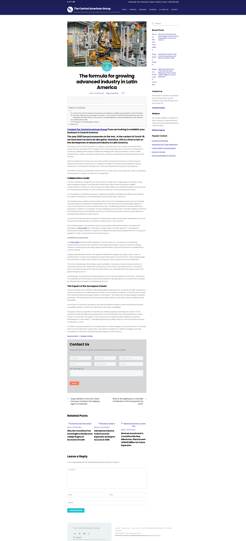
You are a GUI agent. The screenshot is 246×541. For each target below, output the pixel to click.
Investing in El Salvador (160, 141)
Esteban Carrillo (87, 336)
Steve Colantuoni (96, 93)
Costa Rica (114, 93)
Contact (174, 9)
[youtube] (84, 533)
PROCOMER (82, 228)
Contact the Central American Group (87, 129)
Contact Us (73, 124)
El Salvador (104, 427)
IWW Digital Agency (153, 535)
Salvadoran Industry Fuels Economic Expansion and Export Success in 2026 (167, 56)
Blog (138, 2)
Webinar (158, 2)
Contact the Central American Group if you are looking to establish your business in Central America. (108, 113)
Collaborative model (80, 120)
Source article (72, 336)
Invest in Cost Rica (158, 152)
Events (164, 2)
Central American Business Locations (156, 528)
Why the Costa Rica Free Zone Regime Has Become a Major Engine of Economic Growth (168, 37)
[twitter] (75, 533)
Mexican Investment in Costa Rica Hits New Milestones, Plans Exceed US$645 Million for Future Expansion (133, 439)
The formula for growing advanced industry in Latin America (106, 82)
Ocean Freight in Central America (164, 148)
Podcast (152, 2)
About (117, 528)
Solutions (133, 9)
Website (71, 502)
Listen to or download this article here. (89, 98)
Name (70, 495)
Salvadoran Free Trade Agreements (165, 145)
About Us (164, 9)
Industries (142, 9)
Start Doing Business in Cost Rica (164, 156)
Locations (152, 9)
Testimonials (132, 2)
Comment (72, 470)
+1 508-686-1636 (173, 2)
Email (112, 495)
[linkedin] (80, 533)
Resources (144, 2)
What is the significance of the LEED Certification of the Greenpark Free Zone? (128, 401)
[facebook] (89, 533)
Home (124, 9)
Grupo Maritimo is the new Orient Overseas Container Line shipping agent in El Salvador (85, 401)
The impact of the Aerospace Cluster (86, 122)
